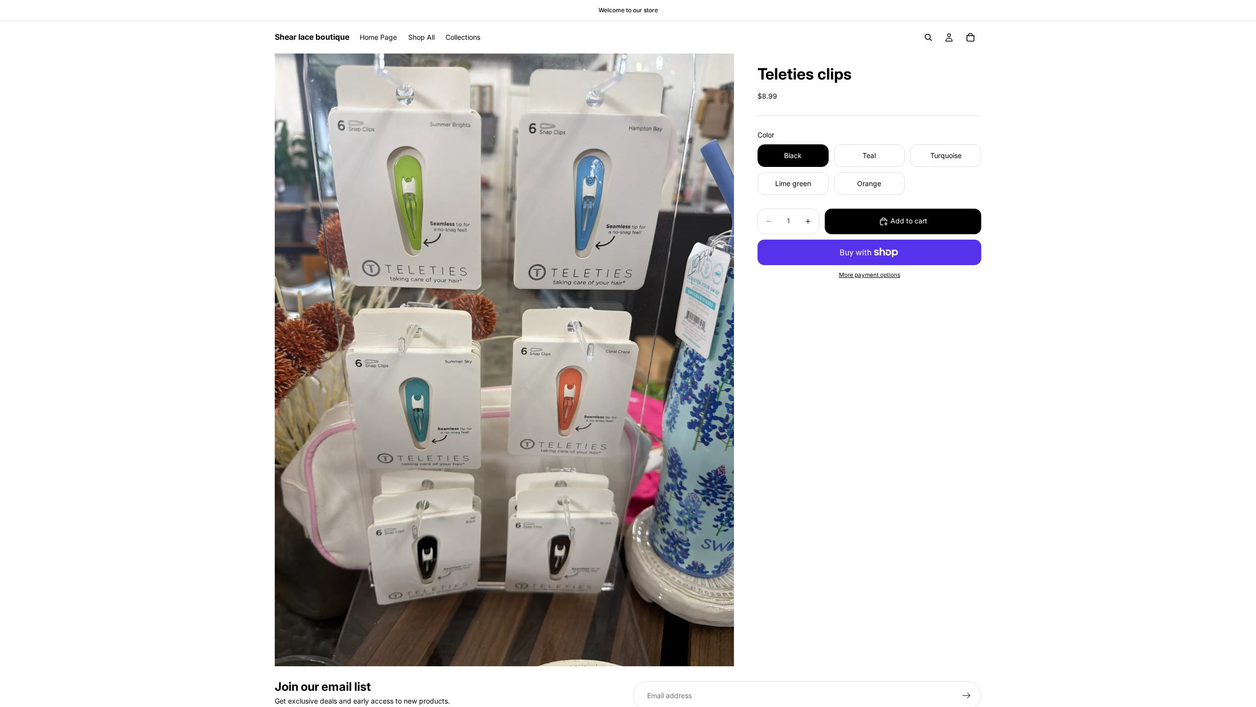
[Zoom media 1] (504, 360)
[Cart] (970, 37)
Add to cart (908, 221)
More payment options (869, 275)
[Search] (928, 37)
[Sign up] (966, 695)
